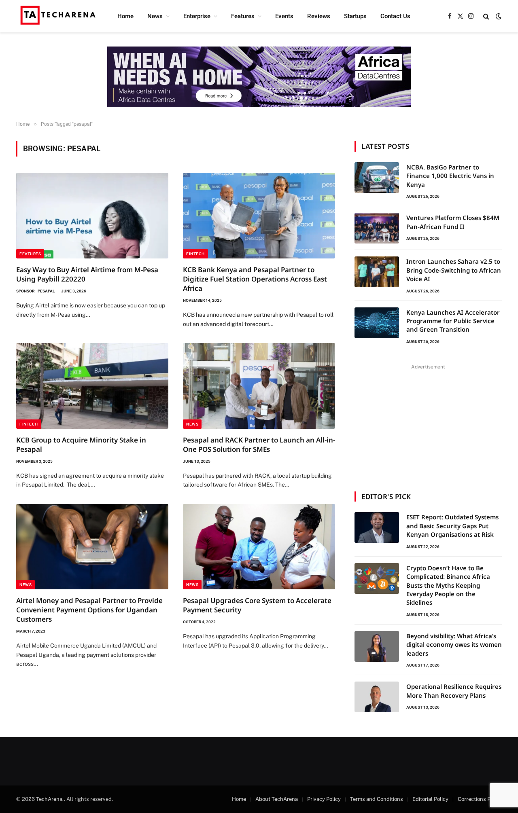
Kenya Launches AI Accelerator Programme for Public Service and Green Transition (453, 321)
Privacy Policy (324, 799)
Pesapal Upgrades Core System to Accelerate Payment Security (257, 605)
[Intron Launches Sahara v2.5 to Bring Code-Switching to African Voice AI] (377, 271)
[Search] (486, 16)
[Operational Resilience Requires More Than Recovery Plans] (377, 697)
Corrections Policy (480, 799)
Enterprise (196, 16)
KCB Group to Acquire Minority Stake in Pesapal (81, 444)
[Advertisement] (428, 422)
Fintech (195, 254)
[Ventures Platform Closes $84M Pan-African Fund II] (377, 228)
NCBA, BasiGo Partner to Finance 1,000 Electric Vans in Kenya (450, 175)
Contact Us (395, 16)
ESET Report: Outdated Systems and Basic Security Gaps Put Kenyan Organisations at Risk (452, 525)
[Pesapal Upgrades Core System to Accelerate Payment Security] (259, 547)
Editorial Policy (430, 799)
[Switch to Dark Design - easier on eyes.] (498, 16)
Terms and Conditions (376, 799)
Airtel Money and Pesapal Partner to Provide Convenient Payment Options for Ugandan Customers (89, 610)
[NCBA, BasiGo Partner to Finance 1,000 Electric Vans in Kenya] (377, 177)
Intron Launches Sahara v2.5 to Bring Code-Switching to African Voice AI (453, 270)
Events (284, 16)
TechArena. (50, 799)
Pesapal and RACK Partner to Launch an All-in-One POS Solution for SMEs (259, 444)
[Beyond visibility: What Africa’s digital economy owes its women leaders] (377, 646)
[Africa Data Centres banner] (259, 77)
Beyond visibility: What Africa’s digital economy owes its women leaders (454, 644)
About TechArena (276, 799)
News (155, 16)
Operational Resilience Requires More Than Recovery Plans (453, 690)
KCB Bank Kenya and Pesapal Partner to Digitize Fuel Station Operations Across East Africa (255, 279)
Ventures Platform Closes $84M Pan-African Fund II (452, 222)
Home (125, 16)
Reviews (318, 16)
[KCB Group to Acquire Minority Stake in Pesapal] (92, 386)
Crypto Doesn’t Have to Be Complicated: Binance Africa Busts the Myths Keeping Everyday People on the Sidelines (448, 585)
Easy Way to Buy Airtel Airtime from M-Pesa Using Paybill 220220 (87, 274)
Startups (355, 16)
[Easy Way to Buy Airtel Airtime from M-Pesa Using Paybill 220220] (92, 215)
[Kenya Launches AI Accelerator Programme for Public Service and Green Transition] (377, 322)
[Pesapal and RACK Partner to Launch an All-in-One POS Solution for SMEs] (259, 386)
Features (243, 16)
